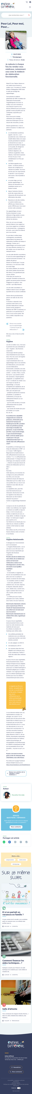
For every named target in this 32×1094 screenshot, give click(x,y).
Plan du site (16, 1085)
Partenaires (16, 1081)
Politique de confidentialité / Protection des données (16, 1084)
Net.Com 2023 (16, 1091)
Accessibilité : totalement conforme (16, 1080)
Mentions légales (16, 1083)
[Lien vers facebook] (30, 2)
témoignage (16, 864)
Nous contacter (16, 827)
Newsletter (17, 1067)
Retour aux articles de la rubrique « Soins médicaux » (17, 774)
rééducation (22, 859)
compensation (10, 859)
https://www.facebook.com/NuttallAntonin (18, 765)
